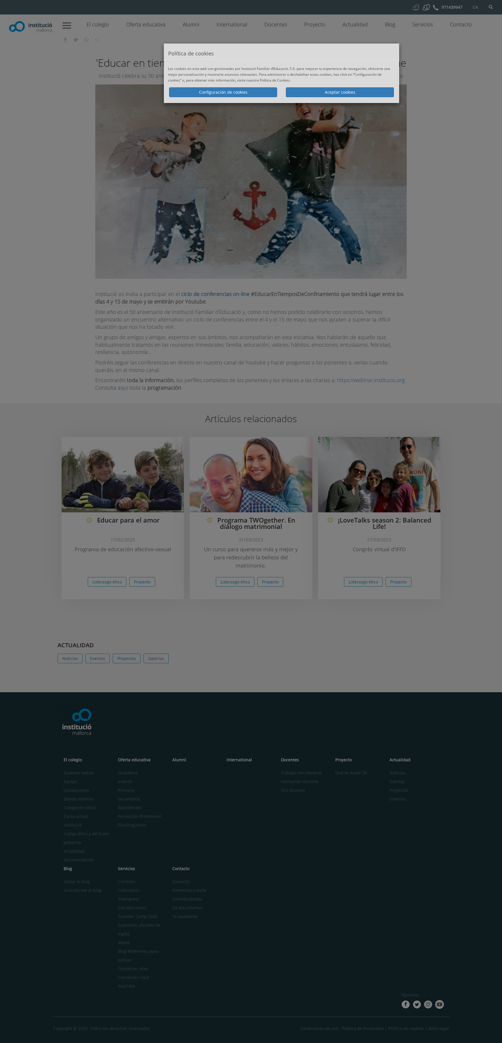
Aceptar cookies (340, 92)
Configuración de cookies (223, 92)
